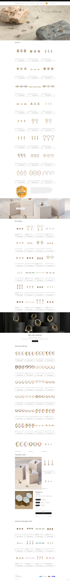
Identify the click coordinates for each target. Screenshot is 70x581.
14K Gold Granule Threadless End (18, 248)
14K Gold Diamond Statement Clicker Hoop (19, 416)
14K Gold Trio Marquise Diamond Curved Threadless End (29, 307)
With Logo (37, 505)
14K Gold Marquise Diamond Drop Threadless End (47, 180)
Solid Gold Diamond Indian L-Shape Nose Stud (49, 431)
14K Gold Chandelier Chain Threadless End (39, 248)
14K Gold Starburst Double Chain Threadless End (33, 128)
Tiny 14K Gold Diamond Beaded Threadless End (29, 249)
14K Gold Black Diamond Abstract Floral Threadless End (49, 307)
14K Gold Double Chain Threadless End (49, 263)
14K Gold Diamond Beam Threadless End (32, 93)
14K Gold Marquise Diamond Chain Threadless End (47, 163)
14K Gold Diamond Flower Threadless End (19, 263)
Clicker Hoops (30, 451)
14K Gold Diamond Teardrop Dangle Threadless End (19, 293)
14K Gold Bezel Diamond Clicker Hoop (19, 402)
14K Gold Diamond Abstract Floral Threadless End (18, 234)
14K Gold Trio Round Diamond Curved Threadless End (39, 278)
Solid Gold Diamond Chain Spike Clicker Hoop (39, 416)
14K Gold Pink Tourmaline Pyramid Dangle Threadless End (39, 563)
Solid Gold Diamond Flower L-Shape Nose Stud (39, 431)
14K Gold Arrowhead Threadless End (19, 128)
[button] (23, 3)
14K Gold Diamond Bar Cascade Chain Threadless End (21, 163)
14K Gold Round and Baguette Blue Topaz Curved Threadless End (39, 549)
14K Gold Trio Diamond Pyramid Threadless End (30, 293)
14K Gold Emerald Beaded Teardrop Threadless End (49, 534)
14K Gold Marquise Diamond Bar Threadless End (33, 163)
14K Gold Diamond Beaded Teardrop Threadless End (39, 263)
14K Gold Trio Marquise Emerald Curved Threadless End (29, 278)
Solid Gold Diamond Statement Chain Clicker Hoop (49, 416)
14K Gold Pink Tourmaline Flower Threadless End (18, 563)
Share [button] (37, 516)
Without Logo (43, 505)
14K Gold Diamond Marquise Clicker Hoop (39, 402)
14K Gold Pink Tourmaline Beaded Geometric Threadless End (49, 563)
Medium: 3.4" (43, 502)
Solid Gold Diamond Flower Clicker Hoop (29, 387)
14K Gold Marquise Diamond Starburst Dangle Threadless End (39, 307)
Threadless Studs (44, 451)
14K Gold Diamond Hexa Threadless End (46, 93)
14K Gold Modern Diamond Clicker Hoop (19, 387)
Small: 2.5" (37, 502)
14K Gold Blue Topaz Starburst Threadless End (49, 549)
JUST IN (18, 328)
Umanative (18, 579)
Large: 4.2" (47, 502)
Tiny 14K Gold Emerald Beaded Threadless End (39, 293)
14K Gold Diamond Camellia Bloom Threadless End (47, 76)
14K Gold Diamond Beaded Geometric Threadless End (49, 234)
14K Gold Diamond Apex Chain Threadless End (20, 180)
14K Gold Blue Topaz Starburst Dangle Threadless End (29, 549)
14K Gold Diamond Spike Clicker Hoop (39, 387)
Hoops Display (44, 499)
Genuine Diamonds (18, 451)
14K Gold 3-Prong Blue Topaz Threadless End (19, 549)
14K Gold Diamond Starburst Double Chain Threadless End (48, 128)
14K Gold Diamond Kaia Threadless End (19, 93)
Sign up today (35, 341)
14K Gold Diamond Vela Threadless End (32, 76)
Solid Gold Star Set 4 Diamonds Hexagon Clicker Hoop (29, 373)
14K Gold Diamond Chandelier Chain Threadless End (34, 180)
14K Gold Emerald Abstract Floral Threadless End (30, 263)
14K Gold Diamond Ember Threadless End (19, 76)
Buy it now (43, 513)
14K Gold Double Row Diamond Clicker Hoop (30, 416)
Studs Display (38, 499)
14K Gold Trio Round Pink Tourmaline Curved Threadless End (29, 563)
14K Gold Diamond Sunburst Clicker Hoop (49, 402)
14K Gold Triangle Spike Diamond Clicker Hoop (49, 388)
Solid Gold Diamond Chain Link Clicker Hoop (19, 431)
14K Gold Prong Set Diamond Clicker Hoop (29, 402)
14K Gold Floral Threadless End (48, 248)
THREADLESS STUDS (20, 208)
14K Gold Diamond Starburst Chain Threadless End (29, 234)
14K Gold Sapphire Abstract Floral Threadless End (18, 307)
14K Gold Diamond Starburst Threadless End (50, 292)
